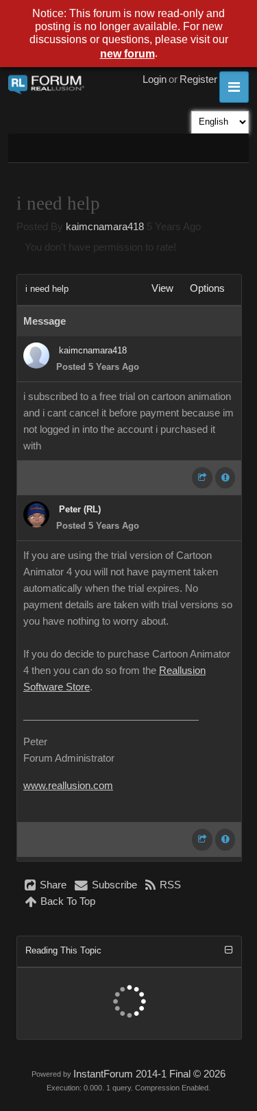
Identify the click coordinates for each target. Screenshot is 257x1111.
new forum (127, 54)
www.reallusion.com (68, 785)
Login (155, 79)
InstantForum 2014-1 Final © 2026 (149, 1074)
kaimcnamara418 (105, 226)
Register (198, 79)
